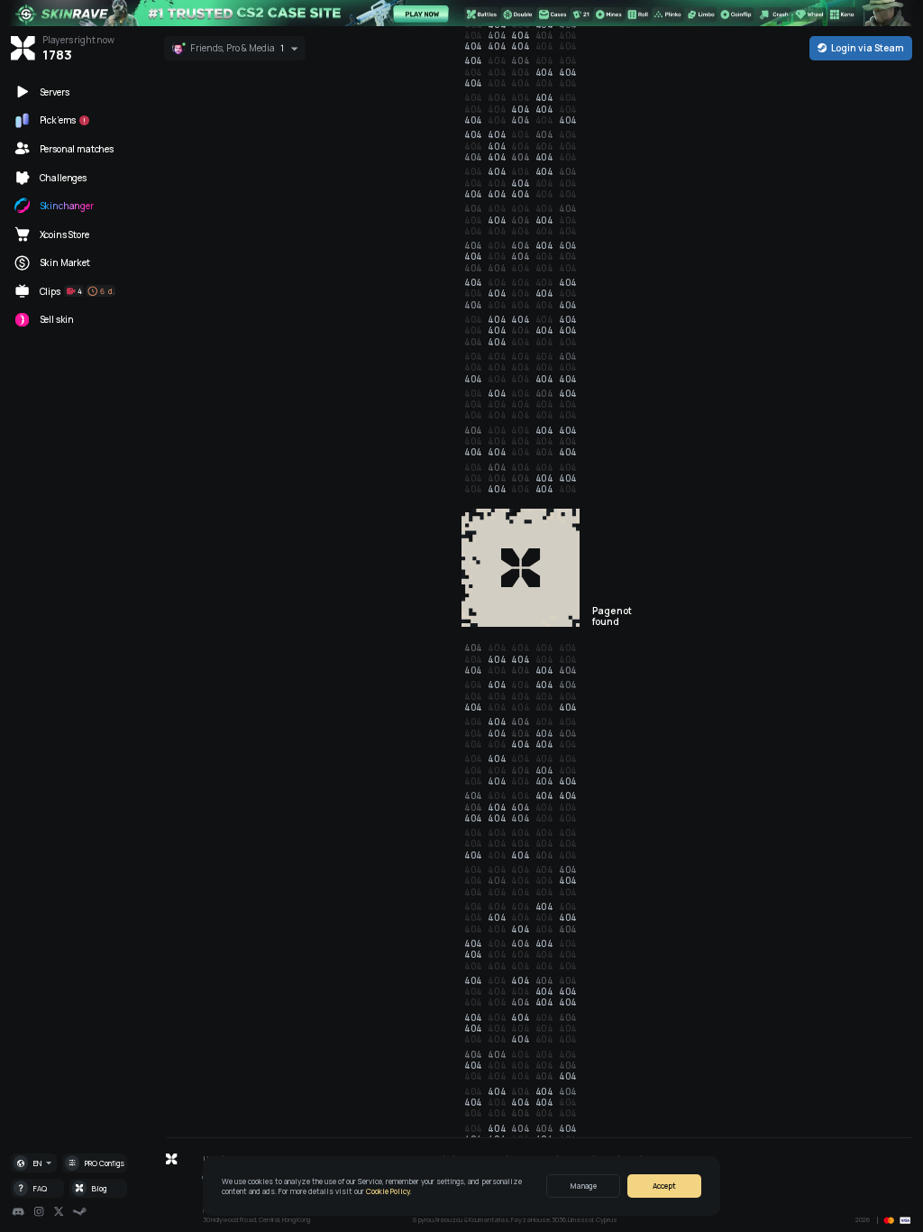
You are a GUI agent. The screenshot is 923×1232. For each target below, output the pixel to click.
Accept (664, 1186)
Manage (583, 1186)
